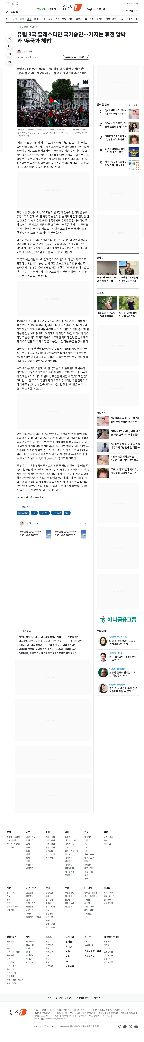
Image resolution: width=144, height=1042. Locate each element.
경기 (86, 844)
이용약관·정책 (82, 997)
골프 (47, 962)
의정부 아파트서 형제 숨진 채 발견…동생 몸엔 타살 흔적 (115, 152)
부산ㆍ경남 (89, 872)
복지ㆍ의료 (108, 893)
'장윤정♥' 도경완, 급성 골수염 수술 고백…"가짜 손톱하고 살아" (125, 434)
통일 (105, 840)
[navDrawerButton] (8, 4)
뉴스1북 (107, 959)
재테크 (29, 913)
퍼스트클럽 (108, 962)
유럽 (67, 847)
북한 (9, 887)
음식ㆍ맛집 (11, 983)
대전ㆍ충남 (89, 858)
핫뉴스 (100, 413)
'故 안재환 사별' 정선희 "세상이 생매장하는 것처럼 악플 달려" (116, 114)
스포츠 (100, 293)
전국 (86, 832)
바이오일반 (108, 903)
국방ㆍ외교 (108, 837)
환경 (28, 854)
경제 (48, 832)
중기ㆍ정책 (50, 906)
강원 (86, 851)
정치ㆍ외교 (11, 893)
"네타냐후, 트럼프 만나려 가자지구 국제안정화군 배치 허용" (47, 653)
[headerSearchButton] (17, 4)
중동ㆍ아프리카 (71, 851)
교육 (28, 844)
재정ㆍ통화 (50, 840)
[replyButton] (10, 46)
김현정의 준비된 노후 (118, 637)
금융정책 (29, 896)
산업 (48, 887)
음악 (28, 952)
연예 (99, 257)
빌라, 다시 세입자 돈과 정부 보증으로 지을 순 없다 (123, 690)
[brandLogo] (72, 6)
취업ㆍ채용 (50, 927)
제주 (86, 878)
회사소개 (47, 997)
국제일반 (68, 875)
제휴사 (87, 936)
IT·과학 (88, 887)
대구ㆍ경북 (89, 868)
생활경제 (49, 913)
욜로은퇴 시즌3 (115, 653)
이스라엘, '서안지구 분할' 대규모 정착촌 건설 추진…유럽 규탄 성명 (50, 641)
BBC (86, 941)
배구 (47, 955)
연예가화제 (30, 941)
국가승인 (44, 513)
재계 (47, 896)
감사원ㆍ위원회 (13, 844)
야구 (47, 941)
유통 (47, 910)
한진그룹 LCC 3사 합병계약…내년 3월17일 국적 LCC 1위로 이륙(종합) (30, 533)
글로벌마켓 (89, 945)
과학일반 (88, 913)
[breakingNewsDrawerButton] (13, 4)
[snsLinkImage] (119, 1026)
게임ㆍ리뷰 (89, 910)
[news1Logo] (18, 1012)
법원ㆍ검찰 (30, 840)
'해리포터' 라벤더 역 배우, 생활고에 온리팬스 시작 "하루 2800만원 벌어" (125, 473)
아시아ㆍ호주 (70, 844)
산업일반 (49, 893)
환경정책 (49, 858)
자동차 (48, 903)
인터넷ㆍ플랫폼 (90, 893)
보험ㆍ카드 (30, 903)
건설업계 (68, 906)
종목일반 (49, 966)
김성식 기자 (27, 51)
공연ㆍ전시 (11, 941)
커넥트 (129, 3)
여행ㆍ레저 (11, 966)
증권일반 (29, 906)
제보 (136, 3)
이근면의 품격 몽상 (117, 668)
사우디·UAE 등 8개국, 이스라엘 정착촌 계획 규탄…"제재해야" (48, 637)
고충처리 (96, 997)
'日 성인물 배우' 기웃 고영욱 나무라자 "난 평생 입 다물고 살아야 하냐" (125, 447)
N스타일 (29, 962)
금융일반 (29, 893)
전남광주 (88, 865)
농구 (47, 959)
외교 (106, 832)
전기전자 (49, 899)
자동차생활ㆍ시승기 (15, 980)
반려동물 (10, 976)
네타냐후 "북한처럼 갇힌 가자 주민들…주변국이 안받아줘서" (47, 649)
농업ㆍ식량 (50, 854)
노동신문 (101, 9)
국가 (34, 513)
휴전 (67, 513)
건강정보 (10, 962)
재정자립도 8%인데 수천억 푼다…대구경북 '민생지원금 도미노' (116, 165)
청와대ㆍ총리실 (13, 837)
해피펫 (53, 9)
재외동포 (107, 844)
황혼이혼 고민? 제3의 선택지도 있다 (122, 658)
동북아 (67, 837)
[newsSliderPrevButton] (129, 105)
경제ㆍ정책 (50, 837)
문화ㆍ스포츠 (12, 906)
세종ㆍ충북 (89, 854)
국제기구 (68, 865)
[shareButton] (10, 38)
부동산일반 (69, 893)
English (91, 9)
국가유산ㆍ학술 (13, 952)
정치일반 (10, 847)
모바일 (87, 899)
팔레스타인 (23, 513)
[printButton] (10, 62)
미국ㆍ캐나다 (70, 840)
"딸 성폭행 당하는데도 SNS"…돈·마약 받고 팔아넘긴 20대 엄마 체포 (124, 460)
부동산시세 (69, 903)
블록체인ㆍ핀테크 (33, 917)
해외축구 (49, 952)
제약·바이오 (109, 896)
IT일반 (87, 903)
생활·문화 (11, 936)
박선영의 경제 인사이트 (118, 684)
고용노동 (49, 851)
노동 (28, 851)
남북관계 (10, 910)
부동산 (68, 887)
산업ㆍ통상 (50, 844)
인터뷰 (29, 959)
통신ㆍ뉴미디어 (90, 896)
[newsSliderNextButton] (136, 105)
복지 (28, 847)
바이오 (107, 887)
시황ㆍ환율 (30, 910)
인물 (28, 861)
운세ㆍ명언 (11, 969)
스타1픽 (107, 948)
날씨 (28, 858)
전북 (86, 861)
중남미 (67, 854)
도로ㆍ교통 (11, 972)
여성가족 (29, 865)
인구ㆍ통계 (50, 847)
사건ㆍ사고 (30, 837)
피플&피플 (69, 868)
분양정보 (68, 899)
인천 (86, 847)
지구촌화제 (69, 872)
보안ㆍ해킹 (89, 906)
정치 (9, 832)
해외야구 (49, 945)
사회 (28, 832)
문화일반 (10, 955)
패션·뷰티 (50, 917)
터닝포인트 (108, 955)
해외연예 (29, 955)
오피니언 (101, 631)
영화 (28, 948)
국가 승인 (56, 513)
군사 (8, 896)
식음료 (48, 920)
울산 (86, 875)
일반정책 (68, 896)
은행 (28, 899)
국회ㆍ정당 (11, 840)
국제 (19, 27)
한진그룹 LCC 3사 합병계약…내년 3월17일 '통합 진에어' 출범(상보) (66, 533)
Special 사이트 (111, 936)
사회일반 (29, 868)
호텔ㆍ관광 (50, 924)
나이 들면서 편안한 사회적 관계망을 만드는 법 (122, 642)
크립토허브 (42, 9)
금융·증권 (31, 887)
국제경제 (68, 858)
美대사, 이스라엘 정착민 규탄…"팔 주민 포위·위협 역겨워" (47, 645)
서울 (86, 840)
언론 (8, 959)
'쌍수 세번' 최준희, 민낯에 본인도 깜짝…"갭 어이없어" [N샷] (116, 127)
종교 (8, 948)
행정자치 (88, 837)
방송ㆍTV (30, 945)
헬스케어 (107, 899)
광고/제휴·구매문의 (64, 997)
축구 (47, 948)
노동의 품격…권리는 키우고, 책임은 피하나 (122, 674)
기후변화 (68, 861)
